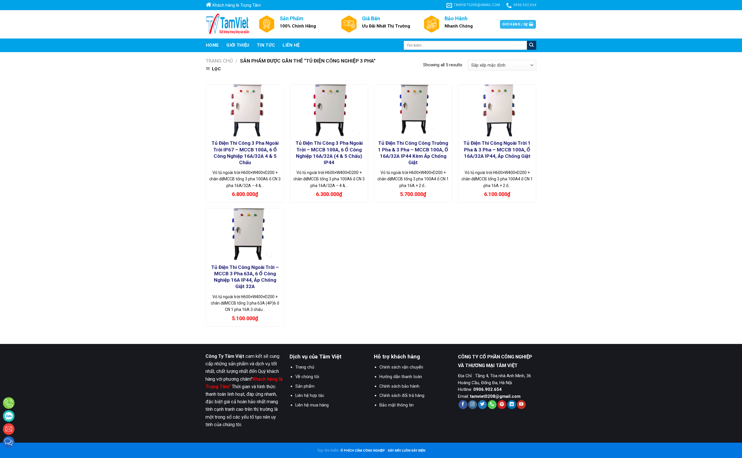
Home (212, 45)
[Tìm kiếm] (531, 45)
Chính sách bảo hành (399, 386)
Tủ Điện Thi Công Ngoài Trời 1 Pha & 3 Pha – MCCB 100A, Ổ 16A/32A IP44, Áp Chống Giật (497, 149)
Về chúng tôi (307, 376)
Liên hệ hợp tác (309, 395)
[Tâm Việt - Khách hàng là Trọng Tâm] (227, 24)
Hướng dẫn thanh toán (400, 376)
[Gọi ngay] (8, 403)
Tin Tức (266, 45)
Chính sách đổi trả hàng (401, 395)
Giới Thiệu (237, 45)
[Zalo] (8, 416)
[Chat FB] (8, 442)
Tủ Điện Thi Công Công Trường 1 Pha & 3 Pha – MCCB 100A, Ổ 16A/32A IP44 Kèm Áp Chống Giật (413, 152)
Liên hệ (291, 45)
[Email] (8, 429)
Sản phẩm (304, 386)
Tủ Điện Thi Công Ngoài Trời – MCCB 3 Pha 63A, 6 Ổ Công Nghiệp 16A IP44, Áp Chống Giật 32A (245, 276)
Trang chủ (219, 61)
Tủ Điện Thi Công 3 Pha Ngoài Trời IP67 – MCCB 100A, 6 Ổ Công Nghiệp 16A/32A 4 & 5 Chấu (245, 152)
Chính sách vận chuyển (401, 367)
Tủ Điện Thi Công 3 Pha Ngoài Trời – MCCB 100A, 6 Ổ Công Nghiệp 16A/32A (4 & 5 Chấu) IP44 (329, 152)
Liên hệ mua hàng (312, 405)
